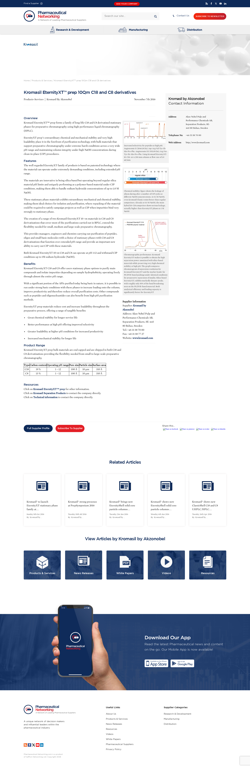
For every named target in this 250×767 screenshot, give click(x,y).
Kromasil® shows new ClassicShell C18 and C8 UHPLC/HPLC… (205, 505)
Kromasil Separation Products (49, 393)
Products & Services (42, 81)
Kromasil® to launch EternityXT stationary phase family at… (42, 505)
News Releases (114, 724)
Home (27, 81)
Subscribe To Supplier (70, 428)
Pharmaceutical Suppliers (119, 744)
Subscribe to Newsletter (210, 16)
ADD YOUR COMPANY (126, 4)
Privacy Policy (113, 749)
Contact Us (183, 16)
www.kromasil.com (143, 338)
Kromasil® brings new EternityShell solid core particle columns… (122, 505)
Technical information (45, 397)
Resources (111, 729)
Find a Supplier (31, 3)
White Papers (113, 739)
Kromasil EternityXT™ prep (49, 389)
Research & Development (72, 29)
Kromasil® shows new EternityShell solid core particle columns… (164, 505)
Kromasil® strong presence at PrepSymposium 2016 (82, 503)
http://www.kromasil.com (198, 142)
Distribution (194, 29)
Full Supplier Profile (38, 428)
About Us (111, 714)
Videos (109, 734)
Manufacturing (138, 29)
